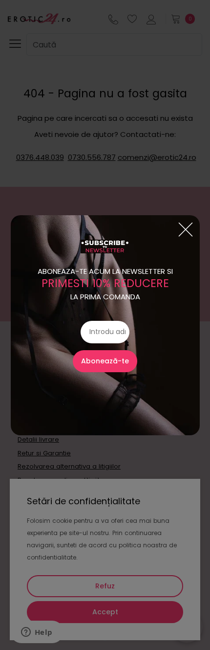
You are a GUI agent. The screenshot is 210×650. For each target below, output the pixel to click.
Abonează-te (105, 361)
